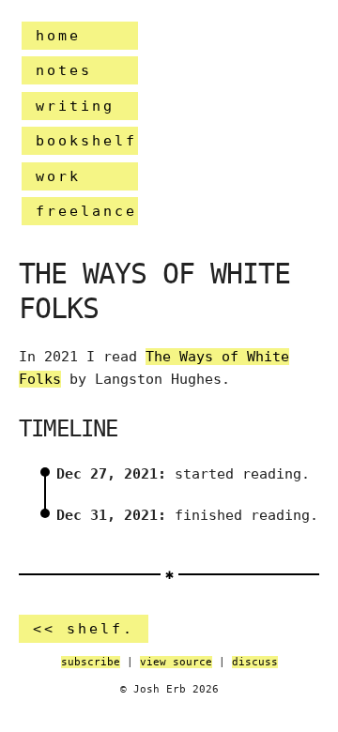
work (58, 176)
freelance (86, 211)
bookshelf (86, 140)
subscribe (90, 662)
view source (176, 662)
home (58, 35)
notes (64, 70)
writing (75, 106)
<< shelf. (83, 628)
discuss (255, 662)
